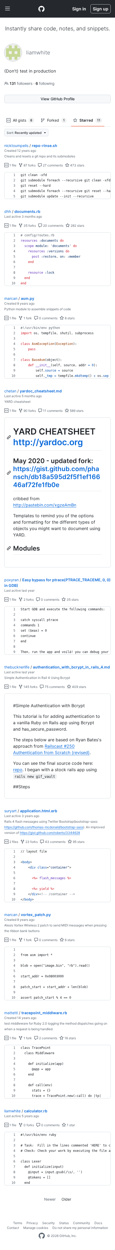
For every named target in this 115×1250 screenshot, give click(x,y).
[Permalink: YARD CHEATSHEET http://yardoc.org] (9, 437)
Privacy (32, 1223)
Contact (13, 1228)
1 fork (27, 318)
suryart (10, 811)
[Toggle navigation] (7, 8)
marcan (10, 298)
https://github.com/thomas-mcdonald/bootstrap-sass (43, 827)
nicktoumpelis (16, 145)
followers (21, 83)
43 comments (55, 842)
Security (48, 1223)
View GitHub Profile (58, 99)
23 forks (31, 842)
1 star (70, 1125)
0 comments (47, 318)
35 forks (29, 226)
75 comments (54, 687)
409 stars (78, 687)
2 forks (28, 600)
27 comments (52, 165)
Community (81, 1223)
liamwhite (12, 1111)
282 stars (77, 226)
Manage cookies (35, 1228)
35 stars (72, 600)
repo (17, 769)
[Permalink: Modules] (9, 548)
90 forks (29, 411)
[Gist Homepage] (41, 9)
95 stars (78, 842)
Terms (17, 1223)
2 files (13, 842)
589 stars (76, 411)
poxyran (11, 580)
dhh (7, 211)
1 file (12, 165)
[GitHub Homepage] (42, 1235)
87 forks (29, 165)
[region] (57, 185)
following (45, 83)
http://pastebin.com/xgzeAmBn (44, 505)
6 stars (69, 940)
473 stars (76, 165)
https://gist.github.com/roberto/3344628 (50, 833)
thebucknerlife (16, 667)
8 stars (69, 318)
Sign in (79, 8)
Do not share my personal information (80, 1228)
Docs (98, 1223)
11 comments (52, 411)
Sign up (100, 8)
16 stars (70, 1038)
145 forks (30, 687)
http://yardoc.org (48, 442)
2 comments (47, 1038)
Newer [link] (50, 1199)
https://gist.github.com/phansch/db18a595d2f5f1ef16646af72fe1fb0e (56, 477)
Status (64, 1223)
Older (66, 1199)
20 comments (52, 226)
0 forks (28, 1125)
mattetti (11, 1012)
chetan (10, 391)
